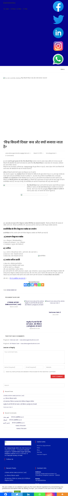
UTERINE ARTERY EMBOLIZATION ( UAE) (13, 303)
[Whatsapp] (39, 284)
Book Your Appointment (43, 445)
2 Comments (9, 155)
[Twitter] (32, 284)
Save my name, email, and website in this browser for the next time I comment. (31, 372)
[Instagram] (35, 284)
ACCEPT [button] (17, 492)
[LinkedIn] (12, 463)
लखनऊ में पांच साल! (21, 426)
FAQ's (38, 448)
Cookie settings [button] (8, 492)
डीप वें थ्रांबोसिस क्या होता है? (17, 278)
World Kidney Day (12, 290)
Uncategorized (51, 153)
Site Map (39, 452)
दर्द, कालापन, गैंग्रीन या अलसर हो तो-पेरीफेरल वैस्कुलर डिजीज (18, 401)
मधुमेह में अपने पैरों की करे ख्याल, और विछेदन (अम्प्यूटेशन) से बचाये (34, 324)
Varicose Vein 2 (55, 312)
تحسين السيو (6, 423)
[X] (5, 463)
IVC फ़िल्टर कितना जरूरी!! (10, 398)
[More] (42, 284)
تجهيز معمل (6, 417)
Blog (38, 450)
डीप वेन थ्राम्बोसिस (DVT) (17, 417)
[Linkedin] (28, 284)
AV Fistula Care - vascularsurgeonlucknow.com (25, 343)
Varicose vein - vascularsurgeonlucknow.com (24, 340)
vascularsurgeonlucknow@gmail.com (17, 153)
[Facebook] (25, 284)
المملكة (5, 420)
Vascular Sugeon (42, 454)
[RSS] (15, 463)
